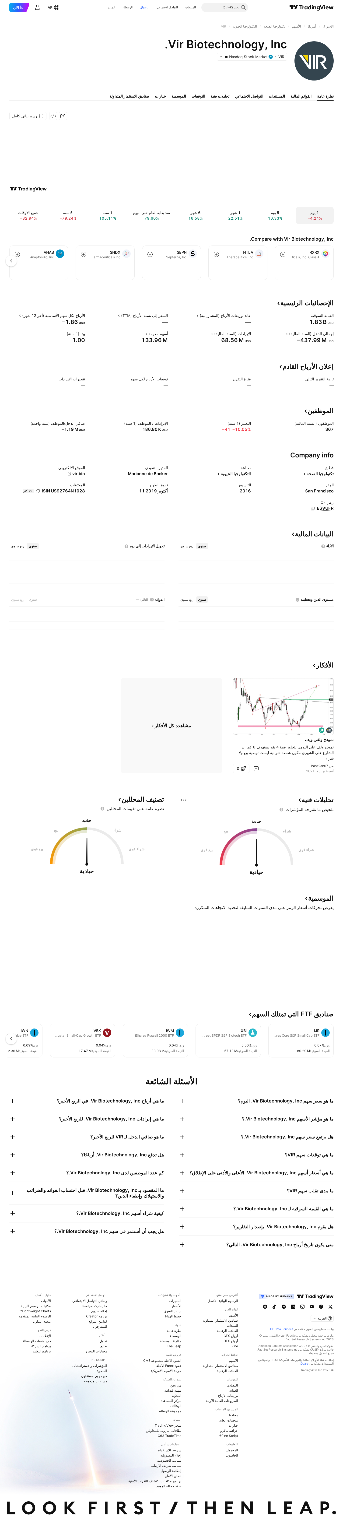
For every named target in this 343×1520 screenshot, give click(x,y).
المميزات (175, 1301)
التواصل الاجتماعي (167, 7)
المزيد (111, 7)
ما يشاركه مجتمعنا (94, 1306)
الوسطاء (127, 7)
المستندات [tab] (277, 96)
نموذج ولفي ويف (319, 739)
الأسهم (233, 1315)
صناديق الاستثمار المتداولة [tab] (129, 96)
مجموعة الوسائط (169, 1411)
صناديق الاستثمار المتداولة (220, 1320)
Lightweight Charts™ (35, 1311)
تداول (103, 1341)
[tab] (202, 546)
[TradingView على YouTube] (311, 1306)
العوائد (233, 1390)
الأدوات (46, 1301)
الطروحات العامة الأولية (222, 1401)
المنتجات (190, 7)
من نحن (175, 1385)
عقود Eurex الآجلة (168, 1366)
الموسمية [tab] (179, 96)
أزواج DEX (231, 1341)
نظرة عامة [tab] (325, 96)
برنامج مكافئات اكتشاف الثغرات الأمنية (154, 1481)
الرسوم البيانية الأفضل (223, 1301)
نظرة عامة (174, 1331)
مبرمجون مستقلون (94, 1376)
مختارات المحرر (96, 1351)
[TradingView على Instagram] (302, 1306)
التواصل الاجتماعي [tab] (249, 96)
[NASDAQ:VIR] (329, 730)
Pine (234, 1346)
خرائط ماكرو (229, 1430)
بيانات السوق (172, 1311)
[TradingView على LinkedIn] (293, 1306)
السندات (232, 1325)
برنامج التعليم (42, 1351)
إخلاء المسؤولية (170, 1455)
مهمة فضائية (172, 1390)
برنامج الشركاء (41, 1346)
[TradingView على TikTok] (274, 1306)
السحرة (102, 1371)
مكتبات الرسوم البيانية (36, 1306)
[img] (226, 57)
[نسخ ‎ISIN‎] (38, 491)
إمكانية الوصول (171, 1471)
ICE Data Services (281, 1329)
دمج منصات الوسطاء (37, 1341)
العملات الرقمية (227, 1331)
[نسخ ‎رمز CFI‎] (313, 508)
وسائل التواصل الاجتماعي (89, 1301)
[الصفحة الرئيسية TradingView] (312, 7)
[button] (182, 7)
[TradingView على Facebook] (321, 1306)
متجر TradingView (168, 1425)
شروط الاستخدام (169, 1450)
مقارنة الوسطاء (170, 1341)
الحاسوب (232, 1455)
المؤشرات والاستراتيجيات (89, 1366)
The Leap (174, 1346)
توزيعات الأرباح (228, 1395)
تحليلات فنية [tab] (220, 96)
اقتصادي (232, 1385)
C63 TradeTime (169, 1436)
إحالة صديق (99, 1311)
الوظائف (175, 1406)
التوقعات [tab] (198, 96)
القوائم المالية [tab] (301, 96)
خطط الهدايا (173, 1316)
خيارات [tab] (160, 96)
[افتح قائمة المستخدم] (37, 7)
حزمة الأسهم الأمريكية (165, 1371)
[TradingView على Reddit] (265, 1306)
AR (50, 7)
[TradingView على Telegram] (283, 1306)
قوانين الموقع (98, 1321)
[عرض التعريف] (308, 315)
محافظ (233, 1415)
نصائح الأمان (173, 1476)
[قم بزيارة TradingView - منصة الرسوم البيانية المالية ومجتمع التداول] (28, 189)
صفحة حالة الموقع (169, 1486)
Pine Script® (228, 1436)
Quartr (305, 1363)
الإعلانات (45, 1336)
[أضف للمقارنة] (283, 254)
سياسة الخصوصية (169, 1460)
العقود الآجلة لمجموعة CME (162, 1360)
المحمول (232, 1450)
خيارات (233, 1425)
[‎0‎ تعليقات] (256, 768)
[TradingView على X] (330, 1306)
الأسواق (144, 7)
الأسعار (176, 1306)
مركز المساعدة (171, 1401)
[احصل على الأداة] (53, 116)
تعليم (103, 1346)
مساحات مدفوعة (95, 1381)
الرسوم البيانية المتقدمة (35, 1316)
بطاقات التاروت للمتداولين (163, 1430)
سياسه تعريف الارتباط (166, 1465)
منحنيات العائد (228, 1420)
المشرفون (100, 1326)
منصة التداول (42, 1321)
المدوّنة (176, 1395)
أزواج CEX (231, 1336)
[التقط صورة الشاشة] (63, 116)
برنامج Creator (96, 1316)
